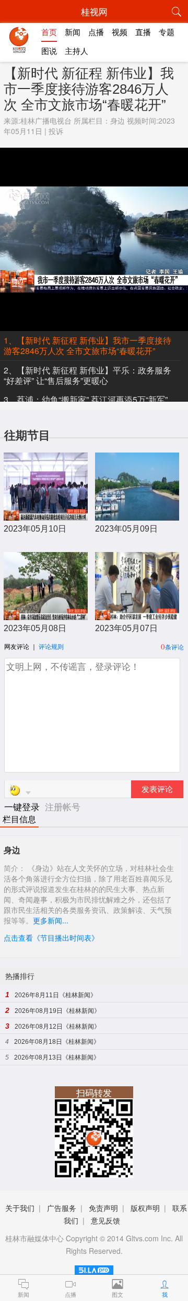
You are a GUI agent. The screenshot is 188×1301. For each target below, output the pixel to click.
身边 (117, 120)
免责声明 (103, 1208)
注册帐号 (62, 806)
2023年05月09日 (126, 528)
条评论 (174, 646)
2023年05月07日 (126, 628)
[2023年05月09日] (137, 515)
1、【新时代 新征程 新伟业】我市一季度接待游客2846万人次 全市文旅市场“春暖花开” (87, 345)
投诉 (56, 131)
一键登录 (23, 806)
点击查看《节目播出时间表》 (51, 937)
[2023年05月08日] (46, 614)
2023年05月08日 (35, 628)
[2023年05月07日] (137, 614)
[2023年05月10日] (46, 515)
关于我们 (19, 1208)
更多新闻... (50, 920)
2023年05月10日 (35, 528)
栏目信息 (19, 819)
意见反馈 (105, 1220)
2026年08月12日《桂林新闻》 (57, 1026)
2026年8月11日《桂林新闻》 (56, 995)
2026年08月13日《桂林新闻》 (57, 1057)
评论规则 (51, 646)
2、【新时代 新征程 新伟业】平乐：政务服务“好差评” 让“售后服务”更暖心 (87, 375)
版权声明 (145, 1208)
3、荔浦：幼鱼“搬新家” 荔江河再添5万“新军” (86, 399)
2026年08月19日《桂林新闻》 (57, 1011)
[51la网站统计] (94, 1268)
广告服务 (61, 1208)
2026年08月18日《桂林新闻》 (57, 1041)
